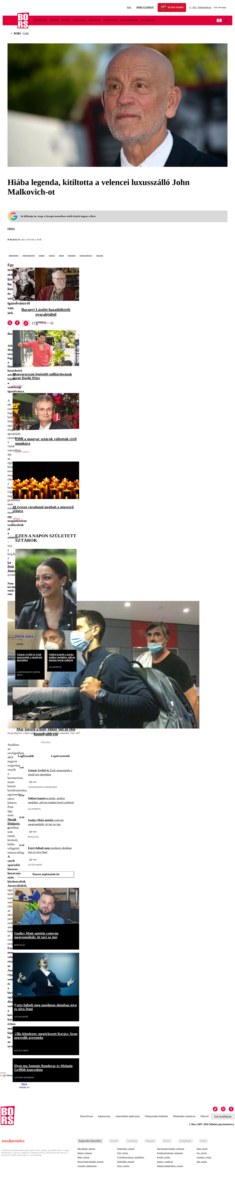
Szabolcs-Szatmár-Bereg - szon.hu (170, 1166)
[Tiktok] (215, 1109)
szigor (61, 255)
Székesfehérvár (201, 7)
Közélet (114, 1140)
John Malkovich (29, 255)
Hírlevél (204, 1116)
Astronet (110, 20)
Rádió (203, 1140)
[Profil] (226, 20)
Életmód (79, 20)
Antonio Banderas (24, 1077)
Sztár (54, 20)
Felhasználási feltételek (156, 1116)
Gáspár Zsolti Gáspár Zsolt (28, 673)
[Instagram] (223, 1109)
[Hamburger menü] (10, 20)
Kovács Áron (21, 1051)
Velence (52, 255)
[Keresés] (219, 20)
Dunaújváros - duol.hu (125, 1149)
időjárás (46, 742)
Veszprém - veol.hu (204, 1157)
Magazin (150, 1140)
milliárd (17, 386)
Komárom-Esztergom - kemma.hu (170, 1153)
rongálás (33, 837)
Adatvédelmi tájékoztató (127, 1116)
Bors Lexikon (145, 7)
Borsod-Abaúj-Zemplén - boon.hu (90, 1162)
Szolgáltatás (185, 1140)
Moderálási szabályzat (184, 1116)
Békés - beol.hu (83, 1157)
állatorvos (55, 667)
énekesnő (19, 644)
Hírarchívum (86, 1116)
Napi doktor (129, 20)
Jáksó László (22, 452)
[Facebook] (231, 1109)
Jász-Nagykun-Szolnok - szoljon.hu (170, 1149)
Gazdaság (132, 1140)
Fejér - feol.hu (122, 1153)
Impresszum (104, 1116)
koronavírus (13, 255)
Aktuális (40, 20)
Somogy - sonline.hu (165, 1162)
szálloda (99, 255)
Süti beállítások (222, 1116)
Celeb (26, 33)
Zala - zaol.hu (202, 1162)
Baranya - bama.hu (85, 1153)
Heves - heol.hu (123, 1166)
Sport (66, 20)
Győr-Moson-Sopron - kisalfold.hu (130, 1157)
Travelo (94, 20)
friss (11, 228)
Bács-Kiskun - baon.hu (86, 1149)
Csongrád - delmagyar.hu (87, 1166)
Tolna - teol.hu (202, 1149)
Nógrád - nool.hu (163, 1157)
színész (16, 519)
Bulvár (167, 1140)
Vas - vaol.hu (202, 1153)
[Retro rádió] (164, 8)
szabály (42, 255)
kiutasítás (71, 255)
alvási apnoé (35, 865)
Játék (129, 7)
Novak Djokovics (86, 255)
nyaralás (46, 323)
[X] (10, 323)
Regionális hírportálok (90, 1140)
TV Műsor (147, 20)
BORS (17, 33)
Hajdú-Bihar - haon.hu (125, 1162)
